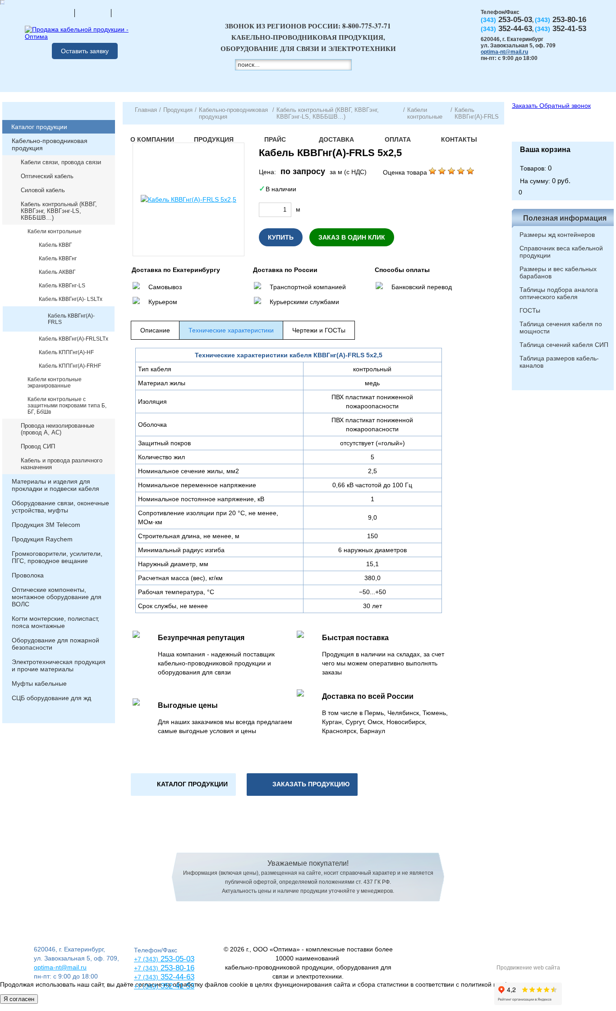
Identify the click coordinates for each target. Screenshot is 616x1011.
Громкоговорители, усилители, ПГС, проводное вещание (57, 557)
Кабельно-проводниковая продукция (49, 144)
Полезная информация (565, 218)
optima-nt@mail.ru (504, 52)
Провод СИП (38, 446)
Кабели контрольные (55, 231)
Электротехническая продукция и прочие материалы (59, 665)
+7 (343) (146, 986)
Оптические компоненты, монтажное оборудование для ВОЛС (56, 597)
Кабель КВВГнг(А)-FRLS (71, 319)
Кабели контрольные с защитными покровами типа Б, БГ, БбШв (67, 405)
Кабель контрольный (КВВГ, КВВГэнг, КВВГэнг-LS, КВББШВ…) (59, 211)
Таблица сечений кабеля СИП (563, 344)
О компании (152, 139)
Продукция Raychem (42, 539)
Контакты (459, 139)
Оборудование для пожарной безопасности (55, 644)
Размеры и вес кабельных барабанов (558, 272)
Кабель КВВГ (55, 245)
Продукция (214, 139)
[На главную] (56, 12)
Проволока (28, 575)
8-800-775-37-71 (366, 26)
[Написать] (129, 12)
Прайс (275, 139)
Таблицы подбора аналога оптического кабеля (558, 293)
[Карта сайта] (93, 12)
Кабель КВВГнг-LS (62, 285)
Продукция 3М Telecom (46, 524)
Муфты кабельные (39, 683)
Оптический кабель (47, 176)
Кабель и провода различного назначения (61, 464)
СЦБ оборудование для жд (51, 698)
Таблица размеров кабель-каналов (559, 362)
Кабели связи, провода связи (61, 162)
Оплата (398, 139)
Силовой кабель (43, 190)
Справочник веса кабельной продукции (561, 252)
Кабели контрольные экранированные (55, 382)
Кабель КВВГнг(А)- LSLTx (70, 299)
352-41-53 (176, 986)
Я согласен (19, 999)
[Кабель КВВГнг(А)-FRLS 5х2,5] (188, 199)
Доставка (336, 139)
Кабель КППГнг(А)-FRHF (70, 366)
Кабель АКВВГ (57, 272)
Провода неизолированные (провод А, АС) (57, 429)
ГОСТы (529, 310)
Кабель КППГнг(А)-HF (66, 352)
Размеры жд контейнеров (557, 234)
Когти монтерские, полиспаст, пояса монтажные (55, 622)
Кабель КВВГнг (58, 258)
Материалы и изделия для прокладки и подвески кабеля (55, 485)
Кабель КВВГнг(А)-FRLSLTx (73, 339)
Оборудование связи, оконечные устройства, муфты (60, 506)
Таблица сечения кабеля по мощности (560, 327)
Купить (281, 237)
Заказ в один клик (351, 237)
